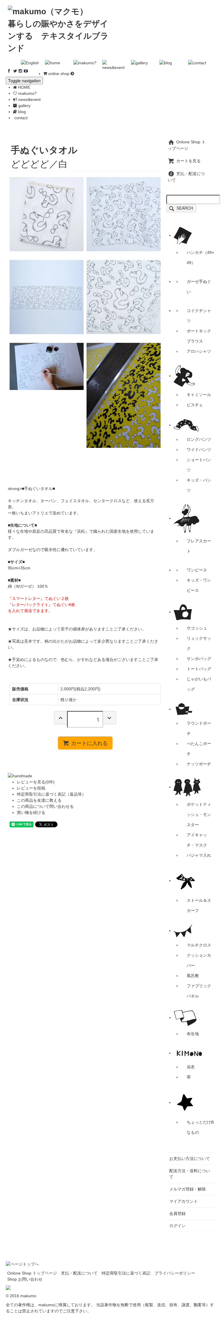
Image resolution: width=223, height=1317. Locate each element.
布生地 (193, 1033)
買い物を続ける (31, 812)
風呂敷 (193, 975)
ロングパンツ (199, 439)
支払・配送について (79, 1273)
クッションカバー (199, 960)
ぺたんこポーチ (199, 748)
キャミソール (199, 394)
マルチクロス (199, 945)
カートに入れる (89, 742)
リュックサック (199, 643)
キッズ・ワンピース (199, 585)
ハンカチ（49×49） (200, 257)
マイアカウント (183, 1201)
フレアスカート (199, 546)
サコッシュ (197, 628)
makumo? (27, 93)
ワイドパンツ (199, 449)
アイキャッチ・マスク (197, 840)
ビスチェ (195, 404)
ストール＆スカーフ (199, 905)
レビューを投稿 (31, 788)
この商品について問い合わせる (45, 806)
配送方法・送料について (189, 1173)
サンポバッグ (199, 658)
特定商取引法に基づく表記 (126, 1273)
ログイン (177, 1225)
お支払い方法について (189, 1158)
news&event (29, 99)
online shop (59, 73)
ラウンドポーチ (199, 728)
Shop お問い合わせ (24, 1279)
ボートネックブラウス (199, 336)
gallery (23, 105)
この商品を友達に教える (39, 800)
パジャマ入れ (199, 855)
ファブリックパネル (199, 990)
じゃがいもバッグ (199, 684)
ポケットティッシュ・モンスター (199, 814)
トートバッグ (199, 668)
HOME (23, 87)
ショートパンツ (199, 464)
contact (20, 117)
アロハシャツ (199, 351)
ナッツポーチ (199, 764)
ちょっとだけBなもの (200, 1127)
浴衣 (191, 1067)
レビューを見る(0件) (36, 782)
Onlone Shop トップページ (32, 1273)
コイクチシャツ (199, 315)
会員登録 (177, 1213)
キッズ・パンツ (199, 485)
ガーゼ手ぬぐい (199, 286)
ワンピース (197, 570)
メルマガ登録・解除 (187, 1189)
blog (21, 111)
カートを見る (188, 160)
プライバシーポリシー (174, 1273)
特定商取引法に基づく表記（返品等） (51, 794)
